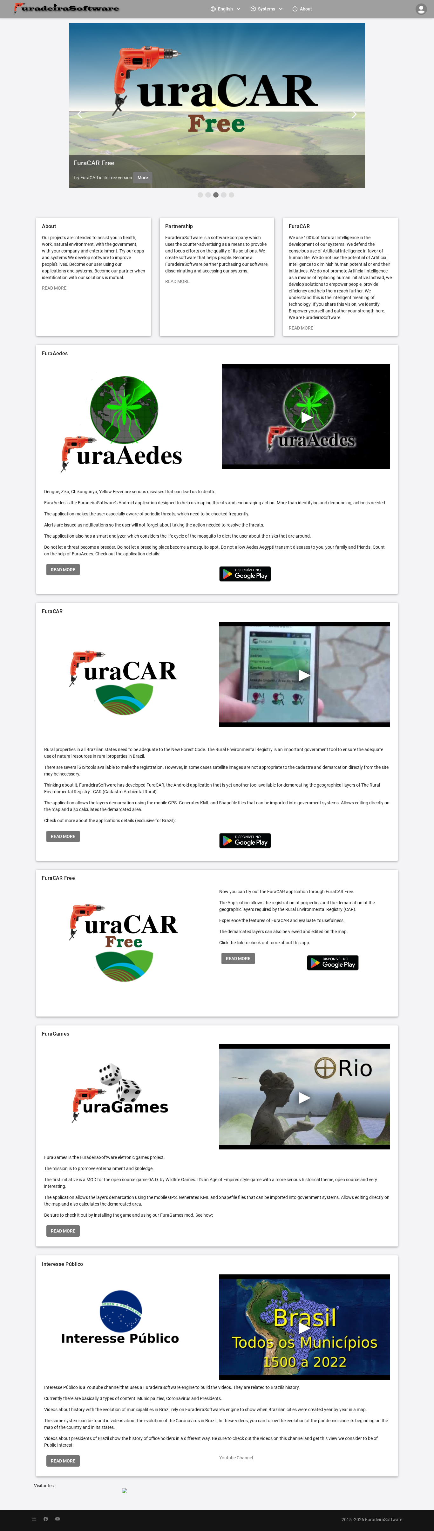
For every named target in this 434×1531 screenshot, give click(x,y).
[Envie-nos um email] (38, 1519)
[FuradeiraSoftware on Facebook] (49, 1519)
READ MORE (54, 288)
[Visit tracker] (124, 1491)
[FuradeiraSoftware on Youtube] (60, 1519)
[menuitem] (226, 8)
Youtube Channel (236, 1457)
